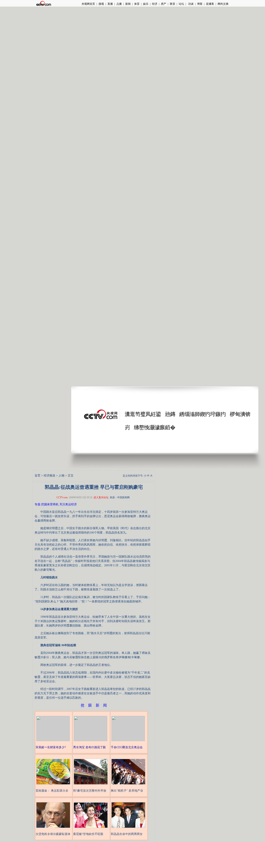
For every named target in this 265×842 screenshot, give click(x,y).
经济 (154, 3)
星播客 (210, 3)
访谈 (191, 3)
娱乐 (145, 3)
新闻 (128, 3)
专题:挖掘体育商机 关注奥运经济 (56, 504)
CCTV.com (62, 497)
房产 (163, 3)
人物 (61, 475)
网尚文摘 (223, 3)
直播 (110, 3)
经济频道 (49, 475)
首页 (37, 475)
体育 (137, 3)
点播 (119, 3)
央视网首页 (88, 3)
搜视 (101, 3)
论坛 (181, 3)
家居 (172, 3)
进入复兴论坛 (101, 497)
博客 (199, 3)
